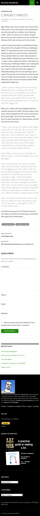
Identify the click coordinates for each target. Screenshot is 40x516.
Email (3, 304)
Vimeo (29, 406)
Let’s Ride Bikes (6, 359)
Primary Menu (37, 2)
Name (4, 295)
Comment (5, 267)
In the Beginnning (7, 235)
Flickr (24, 406)
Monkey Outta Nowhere (24, 400)
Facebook (10, 406)
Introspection (6, 11)
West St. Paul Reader (12, 402)
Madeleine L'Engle (22, 224)
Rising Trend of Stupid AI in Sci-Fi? (13, 355)
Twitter (3, 406)
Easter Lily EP (5, 367)
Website (4, 313)
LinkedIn (18, 406)
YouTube (36, 406)
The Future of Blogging (9, 351)
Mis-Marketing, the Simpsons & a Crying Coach (17, 243)
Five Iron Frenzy (8, 224)
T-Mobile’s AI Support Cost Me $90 (13, 363)
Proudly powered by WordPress (10, 513)
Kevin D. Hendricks (9, 2)
